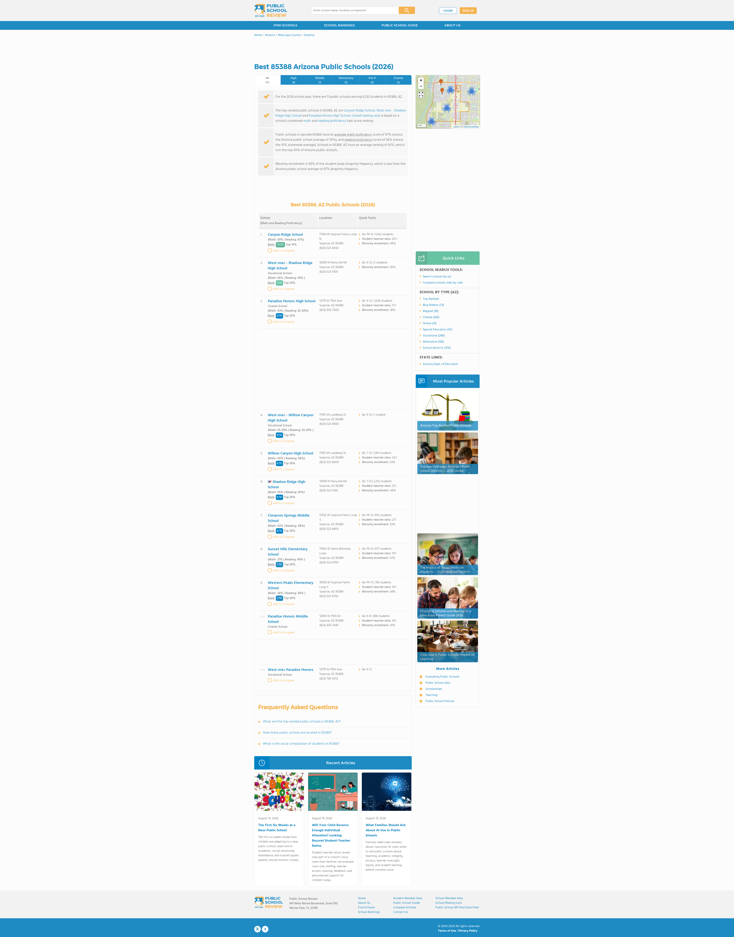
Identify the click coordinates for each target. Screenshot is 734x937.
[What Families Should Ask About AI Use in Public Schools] (386, 792)
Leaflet (456, 127)
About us (364, 903)
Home (362, 898)
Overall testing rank (366, 116)
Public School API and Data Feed (457, 907)
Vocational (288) (434, 335)
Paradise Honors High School (329, 116)
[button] (441, 82)
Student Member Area (407, 898)
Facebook (265, 929)
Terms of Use (447, 930)
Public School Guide (406, 903)
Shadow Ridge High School (286, 484)
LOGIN (447, 10)
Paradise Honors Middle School (288, 619)
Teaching (431, 695)
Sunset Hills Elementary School (288, 552)
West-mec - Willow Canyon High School (290, 418)
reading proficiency (332, 121)
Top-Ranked (431, 299)
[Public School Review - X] (257, 929)
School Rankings (369, 912)
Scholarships (433, 689)
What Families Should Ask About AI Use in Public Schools (386, 830)
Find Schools (366, 907)
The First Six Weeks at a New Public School (276, 828)
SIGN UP (468, 10)
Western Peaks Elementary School (290, 585)
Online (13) (429, 323)
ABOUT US (452, 25)
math (307, 121)
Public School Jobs (437, 682)
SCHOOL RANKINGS (339, 25)
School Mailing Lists (448, 903)
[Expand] (421, 95)
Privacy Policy (467, 930)
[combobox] (352, 10)
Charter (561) (431, 317)
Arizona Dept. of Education (440, 364)
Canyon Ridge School (359, 110)
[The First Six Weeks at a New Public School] (279, 792)
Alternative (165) (433, 342)
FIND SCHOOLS (285, 25)
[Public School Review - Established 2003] (270, 10)
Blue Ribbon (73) (433, 305)
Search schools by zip (437, 276)
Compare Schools (404, 907)
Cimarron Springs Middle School (288, 518)
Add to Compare (283, 251)
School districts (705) (437, 348)
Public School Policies (439, 701)
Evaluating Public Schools (442, 676)
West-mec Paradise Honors (290, 670)
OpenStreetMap (471, 127)
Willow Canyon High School (290, 453)
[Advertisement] (333, 369)
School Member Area (449, 898)
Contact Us (400, 912)
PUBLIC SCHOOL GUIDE (400, 25)
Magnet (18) (430, 311)
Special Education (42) (437, 329)
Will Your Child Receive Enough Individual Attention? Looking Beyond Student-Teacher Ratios (331, 835)
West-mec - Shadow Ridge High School (290, 265)
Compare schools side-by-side (443, 282)
